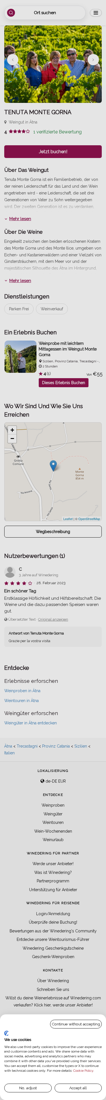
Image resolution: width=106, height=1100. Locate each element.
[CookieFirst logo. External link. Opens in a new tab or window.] (6, 1033)
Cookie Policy (83, 1071)
